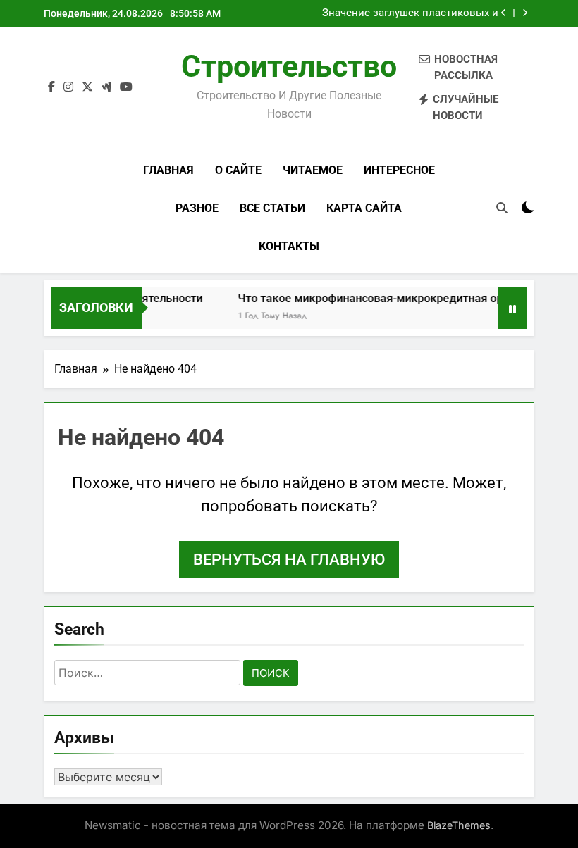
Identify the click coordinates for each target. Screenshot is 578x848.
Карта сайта (364, 208)
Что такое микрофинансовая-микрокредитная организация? (395, 298)
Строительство (289, 66)
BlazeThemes (459, 825)
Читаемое (313, 170)
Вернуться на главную (289, 559)
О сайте (238, 170)
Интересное (399, 170)
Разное (197, 208)
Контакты (289, 246)
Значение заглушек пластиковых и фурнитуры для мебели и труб (410, 13)
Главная (168, 170)
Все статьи (272, 208)
